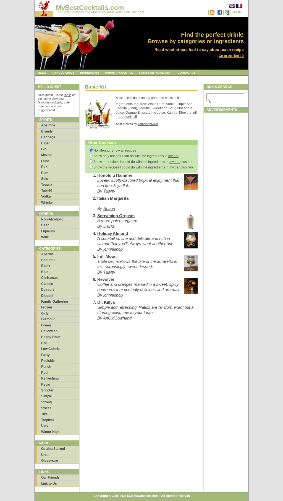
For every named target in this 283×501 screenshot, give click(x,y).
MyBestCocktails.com (90, 7)
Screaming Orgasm (116, 215)
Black (45, 266)
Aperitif (47, 254)
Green (46, 325)
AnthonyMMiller (148, 124)
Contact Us (186, 72)
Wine (45, 237)
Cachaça (48, 137)
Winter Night (51, 432)
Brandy (47, 131)
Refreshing (50, 378)
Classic (47, 284)
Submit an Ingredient (155, 72)
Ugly (44, 426)
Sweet (46, 408)
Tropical (47, 420)
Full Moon (107, 256)
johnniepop (113, 249)
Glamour (48, 319)
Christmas (49, 278)
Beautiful (48, 260)
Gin (43, 149)
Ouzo (45, 161)
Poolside (48, 361)
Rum (45, 173)
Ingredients (89, 72)
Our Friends (50, 477)
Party (45, 355)
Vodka (46, 196)
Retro (45, 384)
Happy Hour (50, 337)
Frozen (46, 307)
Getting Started (53, 449)
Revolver (105, 279)
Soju (44, 179)
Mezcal (46, 155)
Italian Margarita (113, 198)
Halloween (49, 331)
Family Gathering (54, 301)
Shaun (109, 208)
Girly (45, 313)
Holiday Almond (112, 233)
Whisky (47, 202)
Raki (44, 167)
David (108, 226)
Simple (46, 396)
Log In (236, 11)
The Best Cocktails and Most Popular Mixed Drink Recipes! (100, 12)
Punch (46, 366)
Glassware (49, 461)
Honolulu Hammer (114, 175)
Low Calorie (50, 349)
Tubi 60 (46, 191)
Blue (44, 272)
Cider (45, 143)
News (42, 72)
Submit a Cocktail (119, 72)
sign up (43, 98)
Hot (44, 343)
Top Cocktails (63, 72)
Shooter (47, 390)
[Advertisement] (226, 198)
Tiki (44, 414)
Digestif (47, 296)
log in (67, 95)
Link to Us (49, 484)
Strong (46, 402)
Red (44, 373)
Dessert (47, 290)
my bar (173, 156)
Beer (45, 225)
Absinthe (48, 125)
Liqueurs (48, 231)
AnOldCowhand (117, 318)
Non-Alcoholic (52, 219)
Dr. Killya (106, 302)
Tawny (109, 191)
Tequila (46, 184)
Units (45, 455)
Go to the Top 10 (231, 56)
